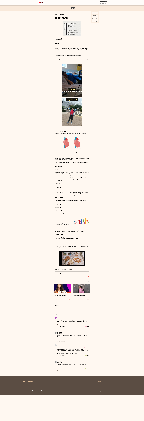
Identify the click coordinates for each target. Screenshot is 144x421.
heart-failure (64, 269)
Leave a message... (101, 385)
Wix (42, 390)
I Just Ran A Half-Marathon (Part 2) (80, 295)
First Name (100, 377)
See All (88, 281)
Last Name (113, 377)
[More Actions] (88, 317)
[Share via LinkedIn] (60, 273)
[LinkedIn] (102, 3)
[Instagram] (105, 3)
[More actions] (88, 14)
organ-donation (70, 269)
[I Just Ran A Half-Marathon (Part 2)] (81, 288)
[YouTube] (103, 3)
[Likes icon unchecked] (58, 326)
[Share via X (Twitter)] (58, 273)
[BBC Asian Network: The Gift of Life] (62, 288)
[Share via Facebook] (55, 273)
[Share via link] (63, 273)
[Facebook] (101, 3)
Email (99, 381)
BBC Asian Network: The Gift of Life (60, 295)
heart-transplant (58, 269)
